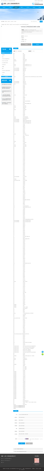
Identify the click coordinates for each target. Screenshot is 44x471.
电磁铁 (3, 66)
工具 (2, 74)
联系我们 (41, 0)
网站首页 (4, 7)
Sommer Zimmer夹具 (16, 24)
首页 (5, 24)
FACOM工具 (4, 64)
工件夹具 (3, 72)
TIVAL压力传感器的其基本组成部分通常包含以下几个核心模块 (6, 99)
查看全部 (6, 76)
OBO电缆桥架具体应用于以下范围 (6, 92)
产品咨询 (26, 44)
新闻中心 (22, 7)
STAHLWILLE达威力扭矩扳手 (6, 70)
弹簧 (2, 68)
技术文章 (28, 7)
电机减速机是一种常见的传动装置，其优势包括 (6, 103)
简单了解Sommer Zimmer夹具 (6, 84)
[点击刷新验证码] (27, 439)
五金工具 (11, 24)
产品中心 (16, 7)
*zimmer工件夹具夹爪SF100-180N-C (21, 451)
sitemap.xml (22, 469)
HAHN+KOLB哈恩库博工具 (5, 58)
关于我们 (10, 7)
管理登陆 (33, 468)
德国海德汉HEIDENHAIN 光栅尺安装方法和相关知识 (6, 88)
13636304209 (43, 352)
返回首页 (36, 0)
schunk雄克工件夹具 (5, 62)
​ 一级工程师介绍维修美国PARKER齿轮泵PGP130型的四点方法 (6, 96)
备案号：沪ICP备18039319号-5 (27, 468)
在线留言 (39, 0)
